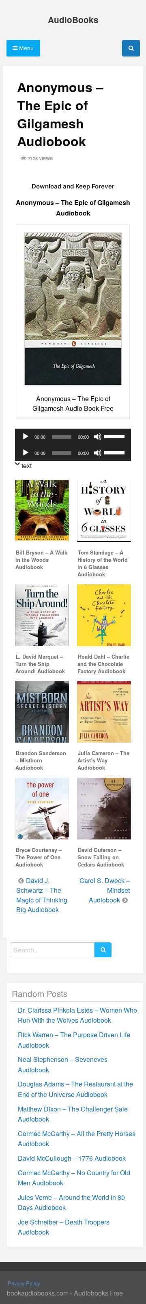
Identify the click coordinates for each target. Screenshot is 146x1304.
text (26, 465)
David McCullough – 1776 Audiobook (72, 1158)
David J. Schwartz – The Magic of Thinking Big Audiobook (41, 895)
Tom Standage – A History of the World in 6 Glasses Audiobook (102, 563)
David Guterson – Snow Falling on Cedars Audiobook (100, 857)
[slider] (115, 436)
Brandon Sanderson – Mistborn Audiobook (40, 760)
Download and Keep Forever (73, 186)
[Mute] (98, 437)
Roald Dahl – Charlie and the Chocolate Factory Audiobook (103, 664)
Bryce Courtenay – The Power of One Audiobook (38, 857)
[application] (73, 437)
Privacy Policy (24, 1283)
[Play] (25, 437)
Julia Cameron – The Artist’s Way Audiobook (103, 760)
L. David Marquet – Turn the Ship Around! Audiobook (40, 664)
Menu (25, 48)
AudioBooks (73, 19)
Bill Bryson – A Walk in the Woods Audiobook (41, 560)
